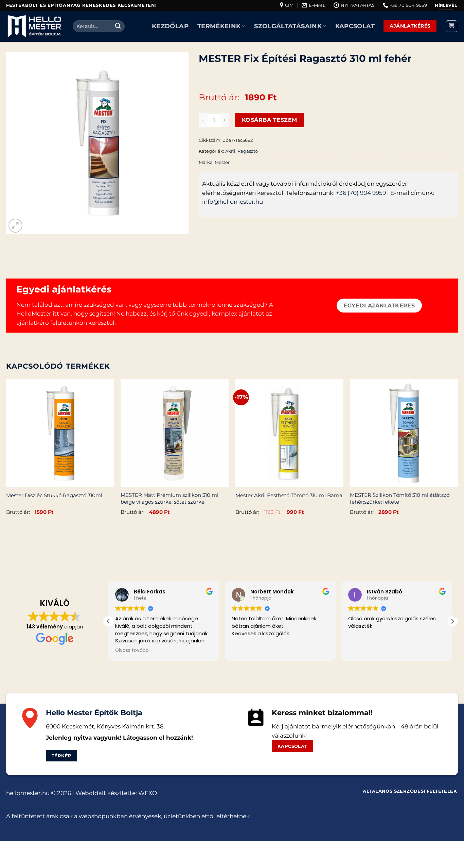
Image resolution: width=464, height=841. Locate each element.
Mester (222, 162)
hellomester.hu (28, 793)
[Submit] (118, 26)
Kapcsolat (355, 26)
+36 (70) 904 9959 (361, 192)
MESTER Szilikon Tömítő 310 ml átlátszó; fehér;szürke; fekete (400, 498)
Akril (230, 151)
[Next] (457, 455)
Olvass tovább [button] (132, 650)
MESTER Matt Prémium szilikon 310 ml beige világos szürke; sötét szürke (169, 498)
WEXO (147, 793)
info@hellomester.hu (232, 201)
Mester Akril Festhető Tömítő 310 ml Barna (288, 495)
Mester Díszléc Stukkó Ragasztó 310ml (54, 495)
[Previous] (6, 455)
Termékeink (219, 26)
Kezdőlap (170, 26)
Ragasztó (247, 151)
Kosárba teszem (269, 119)
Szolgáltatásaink (288, 26)
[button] (452, 26)
